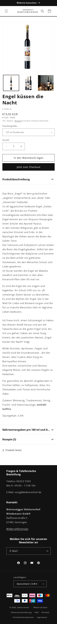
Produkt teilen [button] (14, 450)
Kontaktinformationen (23, 617)
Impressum (42, 617)
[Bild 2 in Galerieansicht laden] (28, 83)
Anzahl (5, 140)
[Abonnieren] (47, 551)
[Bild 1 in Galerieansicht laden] (11, 83)
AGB (36, 612)
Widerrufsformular (17, 528)
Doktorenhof (23, 607)
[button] (6, 11)
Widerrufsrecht (40, 607)
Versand (18, 121)
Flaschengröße (9, 126)
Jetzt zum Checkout (28, 167)
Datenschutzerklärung (21, 612)
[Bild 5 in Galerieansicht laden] (46, 83)
